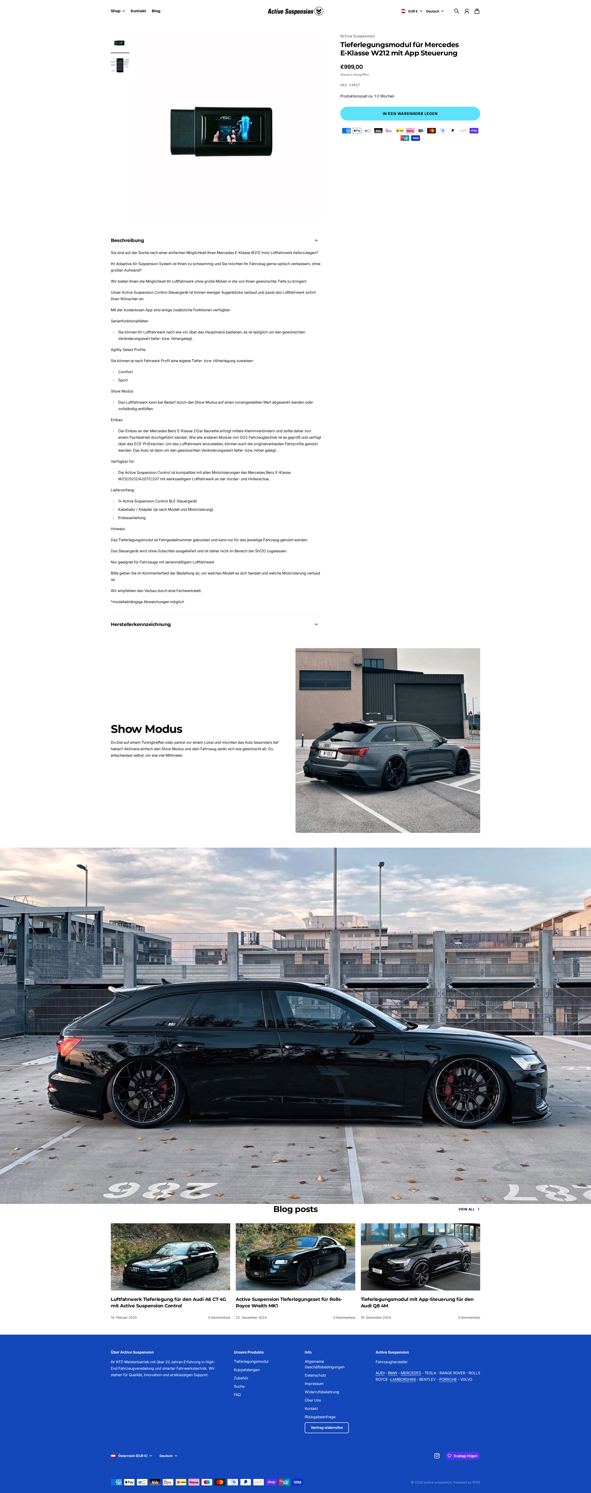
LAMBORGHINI (403, 1379)
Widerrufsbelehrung (322, 1392)
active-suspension (438, 1482)
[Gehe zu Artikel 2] (120, 64)
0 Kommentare (219, 1317)
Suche (239, 1386)
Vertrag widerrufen (327, 1427)
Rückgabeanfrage (320, 1416)
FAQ (237, 1394)
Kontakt (311, 1408)
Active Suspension (357, 36)
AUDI (380, 1373)
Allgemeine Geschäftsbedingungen (324, 1364)
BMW (392, 1373)
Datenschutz (315, 1375)
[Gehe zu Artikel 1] (120, 42)
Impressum (314, 1383)
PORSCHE (448, 1379)
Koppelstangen (247, 1369)
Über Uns (313, 1400)
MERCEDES (411, 1373)
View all (466, 1209)
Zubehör (241, 1378)
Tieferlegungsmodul (251, 1361)
